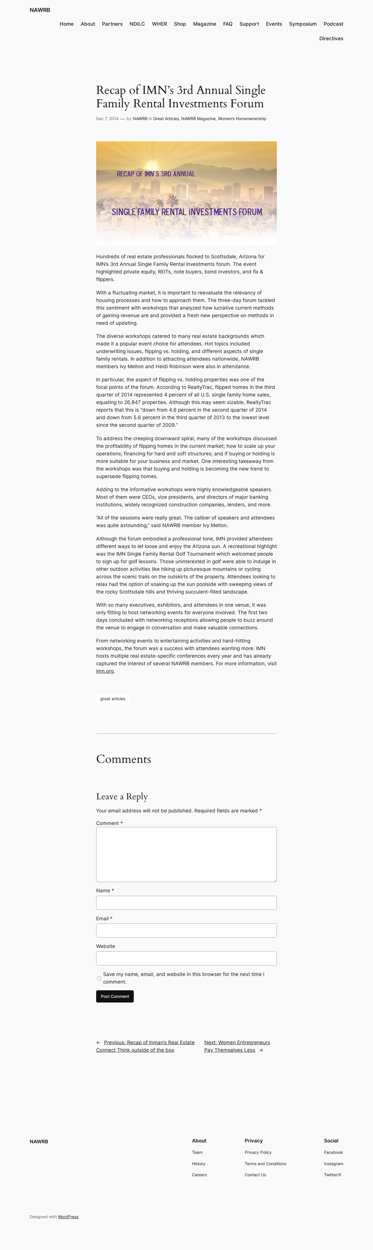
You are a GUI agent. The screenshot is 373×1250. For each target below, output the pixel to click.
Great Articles (166, 118)
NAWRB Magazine (198, 118)
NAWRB (40, 9)
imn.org (105, 671)
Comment (109, 823)
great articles (112, 698)
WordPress (68, 1216)
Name (105, 890)
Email (104, 918)
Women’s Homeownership (242, 118)
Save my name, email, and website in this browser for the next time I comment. (183, 978)
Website (105, 946)
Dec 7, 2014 (107, 118)
